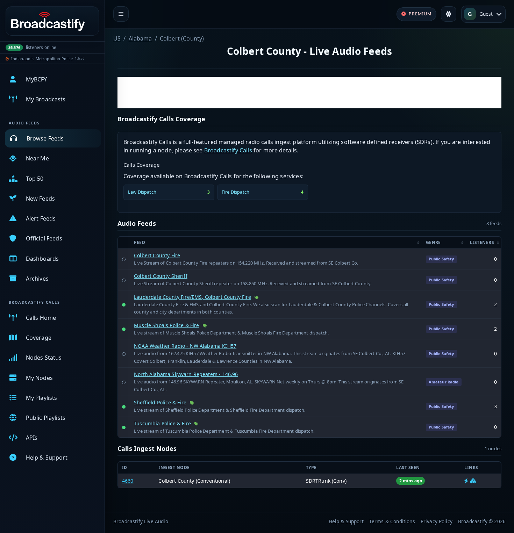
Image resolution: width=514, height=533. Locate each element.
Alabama (140, 38)
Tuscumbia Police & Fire (162, 423)
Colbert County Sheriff (160, 276)
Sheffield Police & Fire (160, 402)
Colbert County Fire (157, 255)
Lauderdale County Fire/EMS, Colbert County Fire (192, 297)
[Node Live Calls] (466, 480)
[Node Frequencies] (473, 480)
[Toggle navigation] (121, 14)
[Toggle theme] (448, 14)
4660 (128, 480)
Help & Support (346, 521)
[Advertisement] (309, 92)
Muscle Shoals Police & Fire (166, 325)
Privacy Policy (436, 521)
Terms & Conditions (392, 521)
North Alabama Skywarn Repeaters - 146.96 (186, 374)
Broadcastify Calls (228, 150)
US (117, 38)
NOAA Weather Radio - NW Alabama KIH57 (185, 346)
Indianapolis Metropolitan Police (42, 58)
